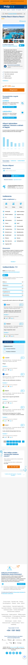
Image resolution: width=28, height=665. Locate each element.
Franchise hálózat (16, 622)
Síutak (18, 603)
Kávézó (18, 238)
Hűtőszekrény (8, 220)
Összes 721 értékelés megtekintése (10, 46)
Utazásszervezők (6, 622)
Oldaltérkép (13, 624)
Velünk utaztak (15, 618)
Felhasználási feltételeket (19, 592)
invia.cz (11, 647)
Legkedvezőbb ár (7, 111)
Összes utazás (6, 601)
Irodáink (15, 621)
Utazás (4, 9)
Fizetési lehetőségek (19, 609)
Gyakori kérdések (7, 606)
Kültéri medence (20, 211)
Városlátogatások (7, 603)
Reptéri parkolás (13, 614)
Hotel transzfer (20, 235)
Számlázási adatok (8, 609)
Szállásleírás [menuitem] (13, 160)
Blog (20, 618)
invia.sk (15, 647)
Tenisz (6, 223)
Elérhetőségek (8, 621)
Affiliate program (22, 614)
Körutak (21, 601)
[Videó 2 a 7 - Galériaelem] (11, 41)
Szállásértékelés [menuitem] (21, 160)
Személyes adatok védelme (19, 608)
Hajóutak (14, 603)
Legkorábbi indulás (8, 341)
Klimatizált (7, 211)
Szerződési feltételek (6, 608)
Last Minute (6, 100)
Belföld (22, 603)
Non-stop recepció (9, 241)
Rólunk (19, 621)
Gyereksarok (20, 220)
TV (5, 217)
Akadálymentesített (20, 232)
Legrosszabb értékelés (20, 341)
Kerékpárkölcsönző (20, 241)
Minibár (18, 217)
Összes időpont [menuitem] (6, 160)
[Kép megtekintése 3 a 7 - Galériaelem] (16, 41)
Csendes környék (9, 229)
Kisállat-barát (8, 235)
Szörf (18, 223)
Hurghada (13, 9)
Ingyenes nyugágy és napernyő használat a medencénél (20, 214)
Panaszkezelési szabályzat (13, 611)
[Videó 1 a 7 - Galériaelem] (5, 41)
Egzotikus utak (14, 601)
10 (17, 444)
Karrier (22, 622)
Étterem (7, 238)
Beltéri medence (9, 214)
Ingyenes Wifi (8, 244)
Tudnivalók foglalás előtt (17, 606)
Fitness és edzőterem (20, 229)
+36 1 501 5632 (13, 630)
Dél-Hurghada (18, 9)
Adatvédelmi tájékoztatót (8, 593)
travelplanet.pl (21, 647)
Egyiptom (9, 9)
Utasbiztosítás (4, 614)
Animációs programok (9, 232)
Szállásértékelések (7, 616)
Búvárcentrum (8, 226)
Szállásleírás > (6, 80)
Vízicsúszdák (20, 226)
